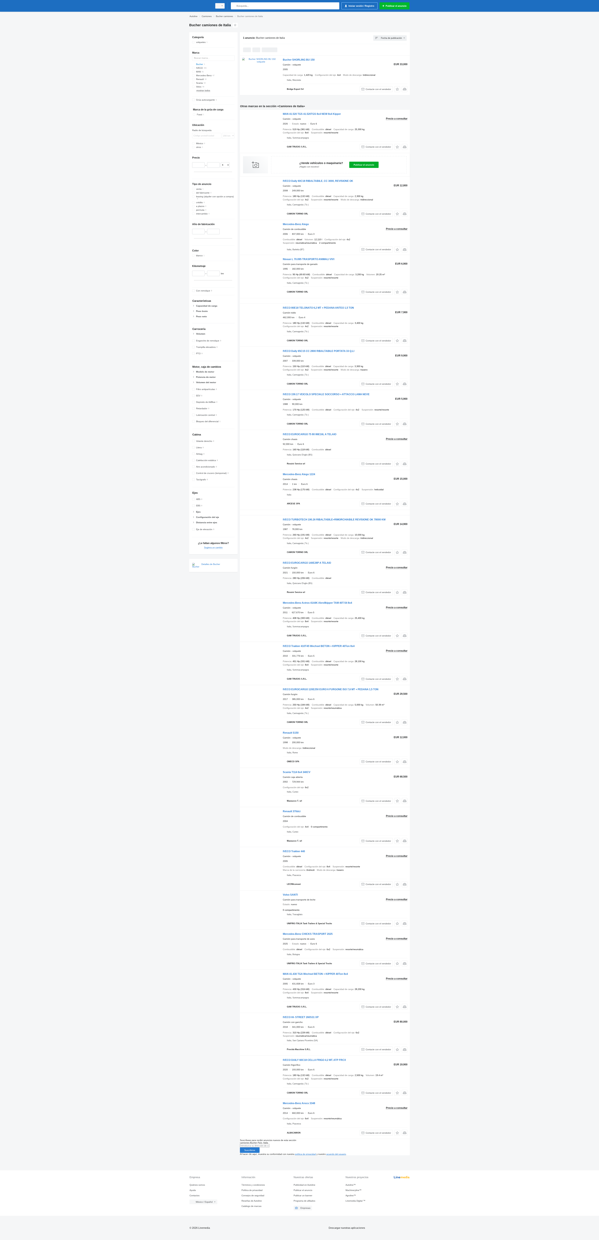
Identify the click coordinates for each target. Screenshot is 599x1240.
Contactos (195, 1195)
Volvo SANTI (290, 894)
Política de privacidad (252, 1190)
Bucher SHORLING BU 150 (299, 59)
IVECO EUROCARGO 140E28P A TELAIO (307, 563)
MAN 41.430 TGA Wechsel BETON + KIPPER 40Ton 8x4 (315, 974)
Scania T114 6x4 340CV (296, 772)
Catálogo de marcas (251, 1206)
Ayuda (193, 1190)
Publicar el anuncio (364, 165)
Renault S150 (291, 732)
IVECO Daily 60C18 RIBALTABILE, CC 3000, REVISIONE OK (318, 181)
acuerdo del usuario (336, 1154)
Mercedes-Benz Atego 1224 (299, 474)
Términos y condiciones (253, 1185)
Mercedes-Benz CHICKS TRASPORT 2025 (308, 934)
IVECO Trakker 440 (294, 851)
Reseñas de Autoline (251, 1201)
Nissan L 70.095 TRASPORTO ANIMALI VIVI (308, 259)
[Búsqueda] (234, 6)
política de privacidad (305, 1154)
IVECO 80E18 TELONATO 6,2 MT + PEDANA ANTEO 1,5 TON (318, 307)
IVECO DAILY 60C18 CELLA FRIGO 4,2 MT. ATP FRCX (314, 1060)
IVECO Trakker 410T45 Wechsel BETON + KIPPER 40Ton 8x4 (319, 646)
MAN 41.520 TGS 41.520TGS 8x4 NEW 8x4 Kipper (312, 114)
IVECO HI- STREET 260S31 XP (301, 1017)
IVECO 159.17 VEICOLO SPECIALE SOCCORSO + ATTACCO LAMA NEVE (326, 394)
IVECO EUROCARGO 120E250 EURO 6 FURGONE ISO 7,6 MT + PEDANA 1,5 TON (330, 689)
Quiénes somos (197, 1185)
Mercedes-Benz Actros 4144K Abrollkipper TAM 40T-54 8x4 (317, 602)
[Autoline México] (200, 6)
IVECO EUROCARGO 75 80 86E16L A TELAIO (309, 434)
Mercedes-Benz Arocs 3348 (299, 1103)
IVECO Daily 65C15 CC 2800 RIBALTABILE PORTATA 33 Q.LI (318, 351)
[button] (397, 89)
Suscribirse (249, 1150)
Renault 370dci (291, 811)
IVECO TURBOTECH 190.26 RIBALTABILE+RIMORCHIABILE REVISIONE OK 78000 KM (334, 519)
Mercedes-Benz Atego (296, 224)
